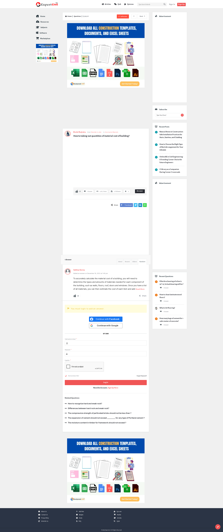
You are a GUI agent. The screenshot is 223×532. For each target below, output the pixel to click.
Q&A (118, 521)
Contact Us (44, 514)
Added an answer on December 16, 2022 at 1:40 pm (90, 273)
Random (142, 262)
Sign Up (181, 4)
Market (119, 514)
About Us (44, 511)
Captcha (68, 360)
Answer (140, 191)
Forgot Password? (142, 376)
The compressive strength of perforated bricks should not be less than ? (99, 413)
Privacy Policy (45, 518)
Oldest (134, 262)
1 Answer (166, 288)
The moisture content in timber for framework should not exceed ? (97, 423)
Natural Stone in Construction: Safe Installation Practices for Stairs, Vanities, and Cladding (171, 134)
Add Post (81, 511)
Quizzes (130, 4)
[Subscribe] (182, 115)
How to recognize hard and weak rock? (85, 403)
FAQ (80, 521)
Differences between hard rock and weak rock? (88, 408)
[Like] (76, 191)
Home (42, 16)
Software (43, 33)
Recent (127, 262)
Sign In (172, 4)
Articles (108, 4)
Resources (45, 22)
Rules (80, 518)
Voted (120, 262)
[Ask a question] (217, 526)
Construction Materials (111, 132)
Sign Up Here (113, 388)
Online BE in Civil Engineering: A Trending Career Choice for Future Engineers (171, 159)
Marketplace (45, 38)
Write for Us (44, 521)
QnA (119, 4)
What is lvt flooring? (167, 308)
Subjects (44, 27)
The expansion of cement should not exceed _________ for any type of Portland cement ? (106, 418)
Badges (81, 514)
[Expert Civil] (49, 4)
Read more (140, 289)
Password (68, 350)
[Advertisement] (105, 109)
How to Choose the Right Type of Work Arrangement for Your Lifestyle (171, 147)
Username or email (71, 339)
